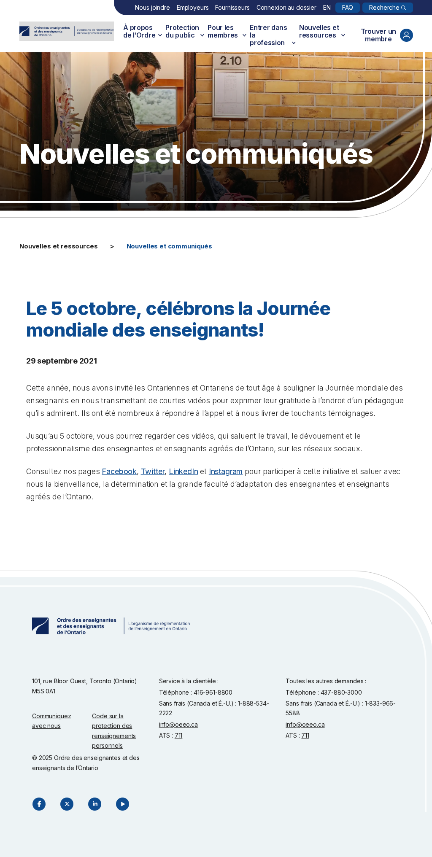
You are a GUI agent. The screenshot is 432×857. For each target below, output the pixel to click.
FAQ (348, 7)
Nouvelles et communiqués (169, 246)
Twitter (153, 471)
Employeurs (193, 7)
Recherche (384, 7)
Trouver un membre (378, 35)
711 (179, 735)
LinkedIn (183, 471)
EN (327, 7)
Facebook (119, 471)
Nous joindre (152, 7)
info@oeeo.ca (178, 724)
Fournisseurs (232, 7)
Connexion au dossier (286, 7)
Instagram (226, 471)
